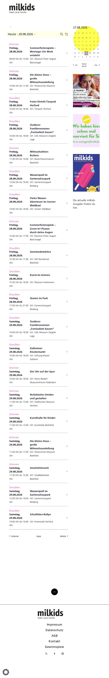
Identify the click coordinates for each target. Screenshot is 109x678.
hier (75, 207)
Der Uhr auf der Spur (42, 371)
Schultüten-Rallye (40, 514)
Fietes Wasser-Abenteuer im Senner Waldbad (43, 201)
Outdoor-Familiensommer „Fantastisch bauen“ (42, 128)
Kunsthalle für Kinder (42, 417)
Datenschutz (54, 630)
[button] (6, 672)
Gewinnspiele (54, 647)
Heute (39, 536)
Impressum (54, 624)
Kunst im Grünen (40, 275)
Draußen (14, 98)
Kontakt (54, 641)
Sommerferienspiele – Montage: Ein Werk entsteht (43, 51)
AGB (54, 636)
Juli (76, 65)
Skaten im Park (39, 298)
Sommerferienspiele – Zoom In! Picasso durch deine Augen (43, 228)
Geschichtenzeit (39, 467)
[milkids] (26, 8)
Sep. (96, 65)
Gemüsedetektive (40, 251)
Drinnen (14, 44)
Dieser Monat (84, 65)
